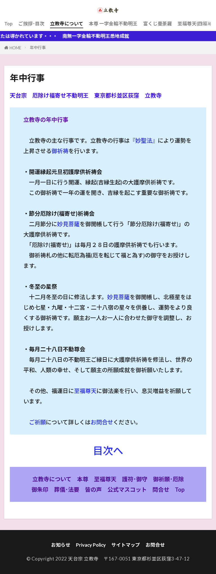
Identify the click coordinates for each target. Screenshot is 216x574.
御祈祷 (59, 150)
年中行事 (38, 47)
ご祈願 (37, 422)
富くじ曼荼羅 (157, 24)
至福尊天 (85, 390)
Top (8, 24)
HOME (15, 47)
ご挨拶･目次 (31, 24)
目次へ (108, 450)
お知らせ (60, 545)
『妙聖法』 (144, 140)
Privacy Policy (91, 545)
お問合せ (102, 422)
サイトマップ (125, 545)
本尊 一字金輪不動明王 (113, 24)
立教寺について (66, 24)
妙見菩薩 (68, 223)
